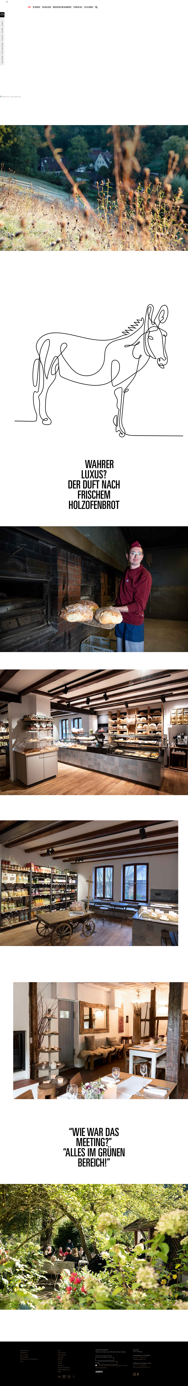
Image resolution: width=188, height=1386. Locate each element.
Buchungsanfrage (2, 48)
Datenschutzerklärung (64, 1367)
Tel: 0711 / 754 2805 (139, 1365)
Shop (29, 7)
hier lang (20, 463)
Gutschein (2, 38)
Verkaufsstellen (62, 1355)
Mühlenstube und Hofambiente (62, 7)
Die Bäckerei (36, 7)
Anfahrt (60, 1363)
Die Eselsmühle (88, 7)
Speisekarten (2, 59)
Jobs (59, 1350)
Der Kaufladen (46, 7)
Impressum (61, 1365)
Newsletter (61, 1357)
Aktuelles (2, 30)
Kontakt (60, 1361)
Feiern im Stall (77, 7)
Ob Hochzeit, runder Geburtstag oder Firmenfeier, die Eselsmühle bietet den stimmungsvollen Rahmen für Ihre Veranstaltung (50, 978)
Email (97, 1363)
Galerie (2, 23)
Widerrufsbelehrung (63, 1369)
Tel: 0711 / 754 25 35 (139, 1357)
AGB (59, 1372)
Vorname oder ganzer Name (103, 1356)
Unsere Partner (62, 1353)
